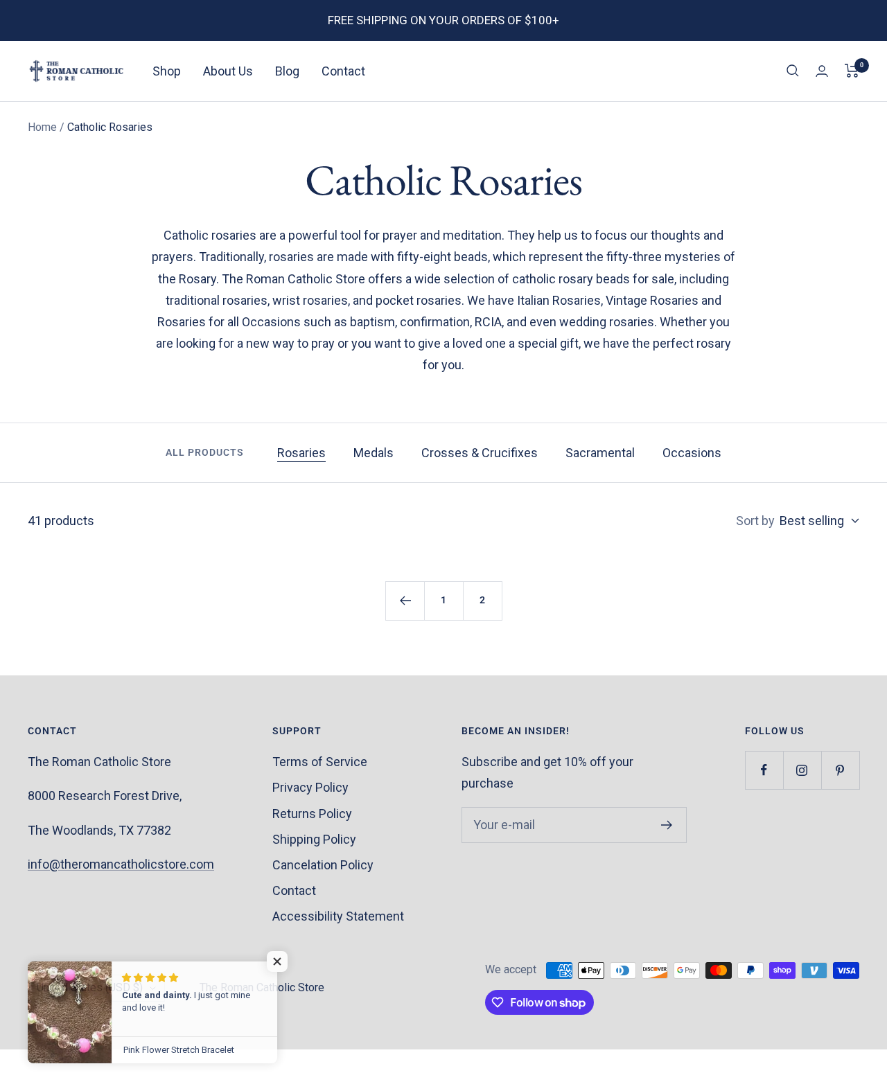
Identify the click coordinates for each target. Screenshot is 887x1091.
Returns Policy (312, 813)
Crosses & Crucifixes (479, 452)
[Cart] (852, 71)
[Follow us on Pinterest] (840, 770)
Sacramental (600, 452)
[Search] (793, 70)
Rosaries (301, 452)
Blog (287, 71)
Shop (166, 71)
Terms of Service (319, 761)
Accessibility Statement (338, 916)
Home (42, 127)
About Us (228, 71)
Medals (373, 452)
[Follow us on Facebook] (764, 770)
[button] (277, 961)
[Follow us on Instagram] (802, 770)
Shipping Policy (314, 839)
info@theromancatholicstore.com (121, 864)
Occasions (691, 452)
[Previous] (404, 600)
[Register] (667, 825)
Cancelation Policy (323, 865)
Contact (343, 71)
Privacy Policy (310, 787)
